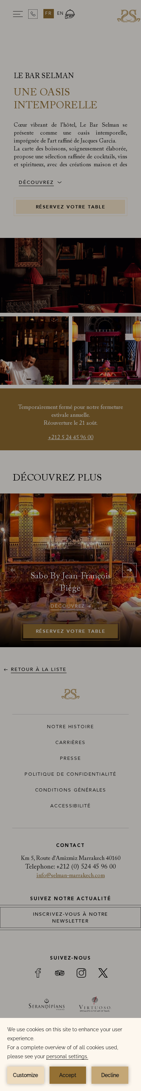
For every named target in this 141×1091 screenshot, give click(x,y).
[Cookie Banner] (70, 1054)
